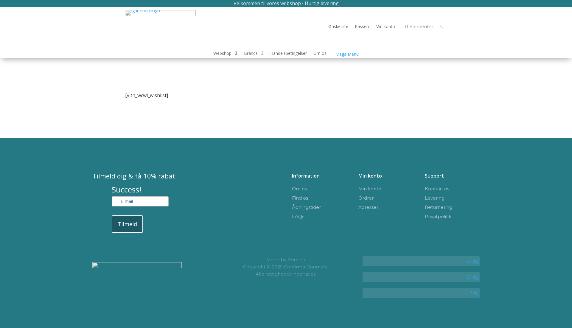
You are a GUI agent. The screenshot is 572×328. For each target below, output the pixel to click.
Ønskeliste (338, 26)
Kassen (362, 26)
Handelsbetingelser (288, 53)
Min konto (385, 26)
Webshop (222, 53)
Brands (251, 53)
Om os (320, 53)
